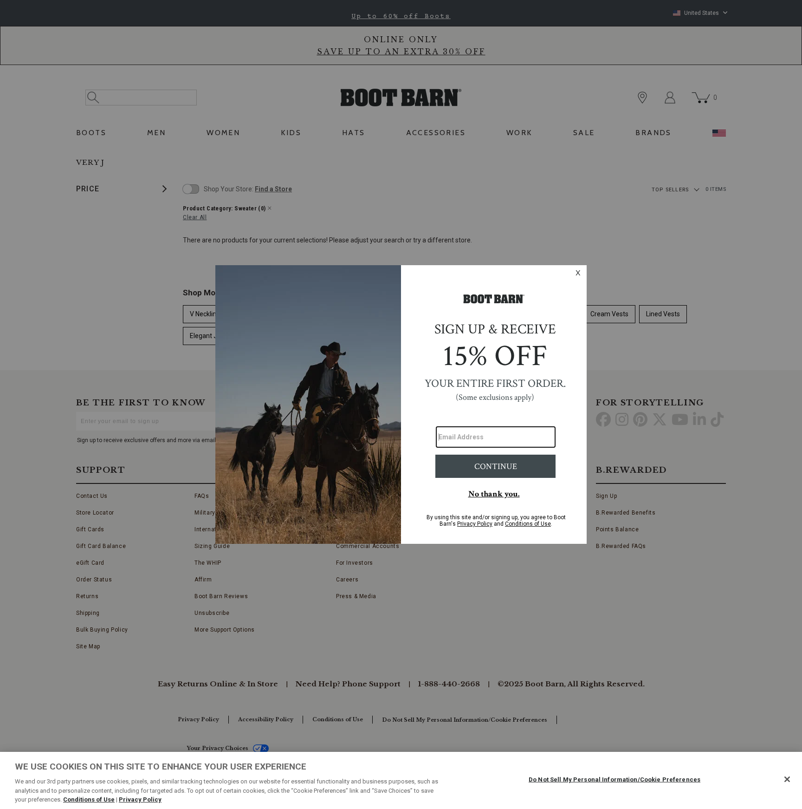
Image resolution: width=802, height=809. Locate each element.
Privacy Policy (140, 799)
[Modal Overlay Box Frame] (401, 404)
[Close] (787, 779)
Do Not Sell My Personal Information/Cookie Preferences (614, 779)
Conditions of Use (89, 799)
